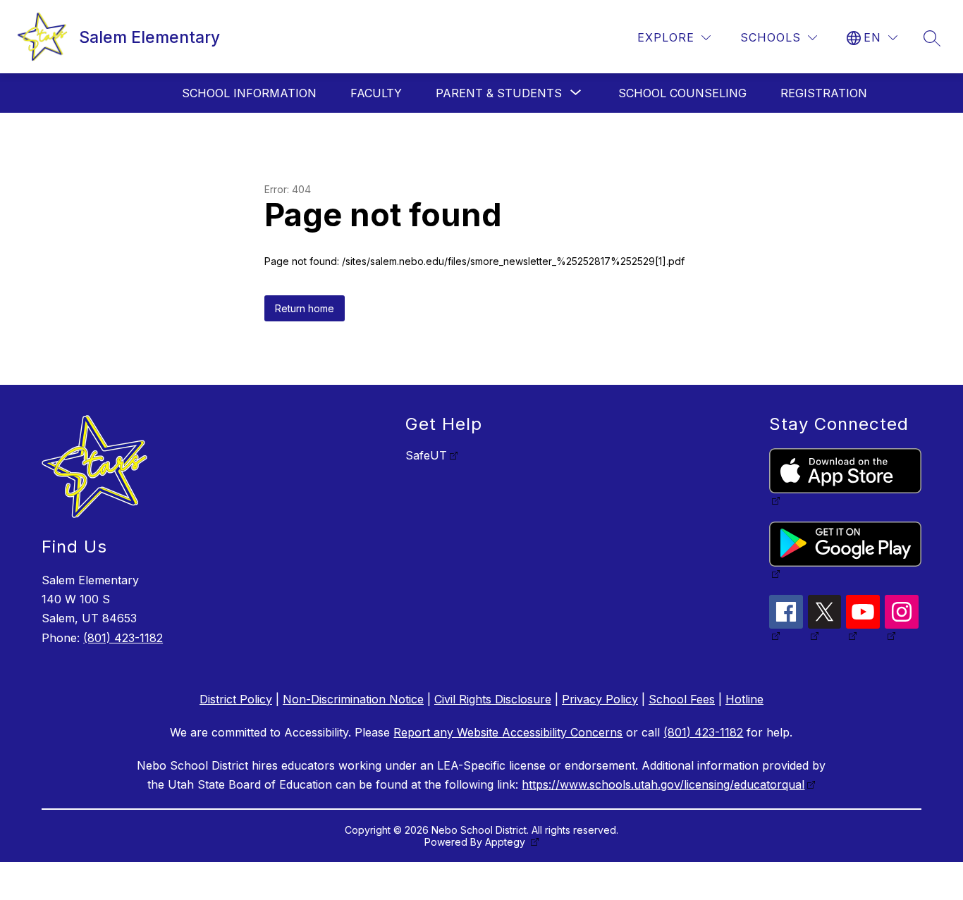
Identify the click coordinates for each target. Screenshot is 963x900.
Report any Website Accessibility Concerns (507, 732)
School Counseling (682, 93)
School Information (249, 93)
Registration (823, 93)
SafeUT (426, 455)
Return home (304, 308)
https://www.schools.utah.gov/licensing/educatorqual (663, 784)
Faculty (376, 93)
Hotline (744, 699)
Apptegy (506, 842)
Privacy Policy (600, 699)
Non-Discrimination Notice (353, 699)
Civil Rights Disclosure (492, 699)
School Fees (682, 699)
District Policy (236, 699)
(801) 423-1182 (123, 638)
